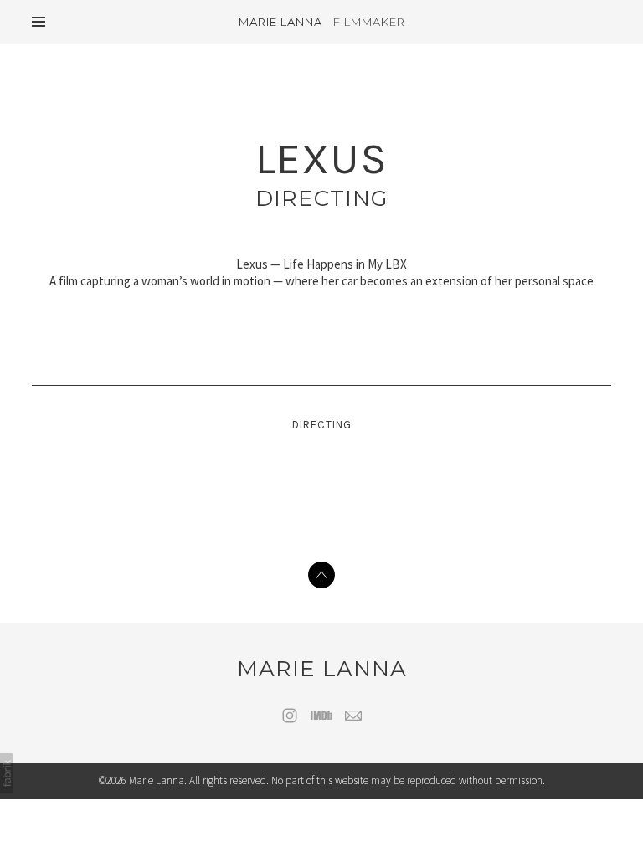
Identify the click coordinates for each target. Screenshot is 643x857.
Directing (321, 198)
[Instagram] (289, 715)
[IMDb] (321, 715)
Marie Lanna (322, 668)
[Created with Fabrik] (6, 773)
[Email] (353, 715)
